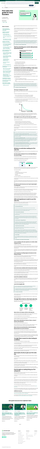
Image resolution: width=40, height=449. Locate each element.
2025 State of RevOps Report (29, 436)
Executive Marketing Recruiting (21, 441)
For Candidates (20, 432)
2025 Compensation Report (29, 435)
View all (20, 424)
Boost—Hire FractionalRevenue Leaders (20, 443)
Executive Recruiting (20, 436)
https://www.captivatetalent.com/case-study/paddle (25, 395)
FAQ (34, 435)
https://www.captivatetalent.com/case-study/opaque (21, 393)
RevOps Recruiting (20, 437)
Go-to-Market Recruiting (21, 435)
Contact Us (35, 432)
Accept (31, 5)
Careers (27, 437)
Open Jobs (27, 432)
